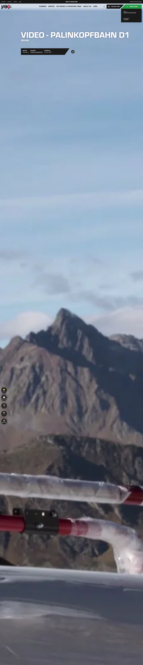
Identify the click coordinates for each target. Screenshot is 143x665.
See (20, 2)
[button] (104, 7)
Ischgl (10, 2)
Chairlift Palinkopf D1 (36, 52)
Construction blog (136, 2)
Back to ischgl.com (71, 2)
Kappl (15, 2)
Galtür (3, 2)
